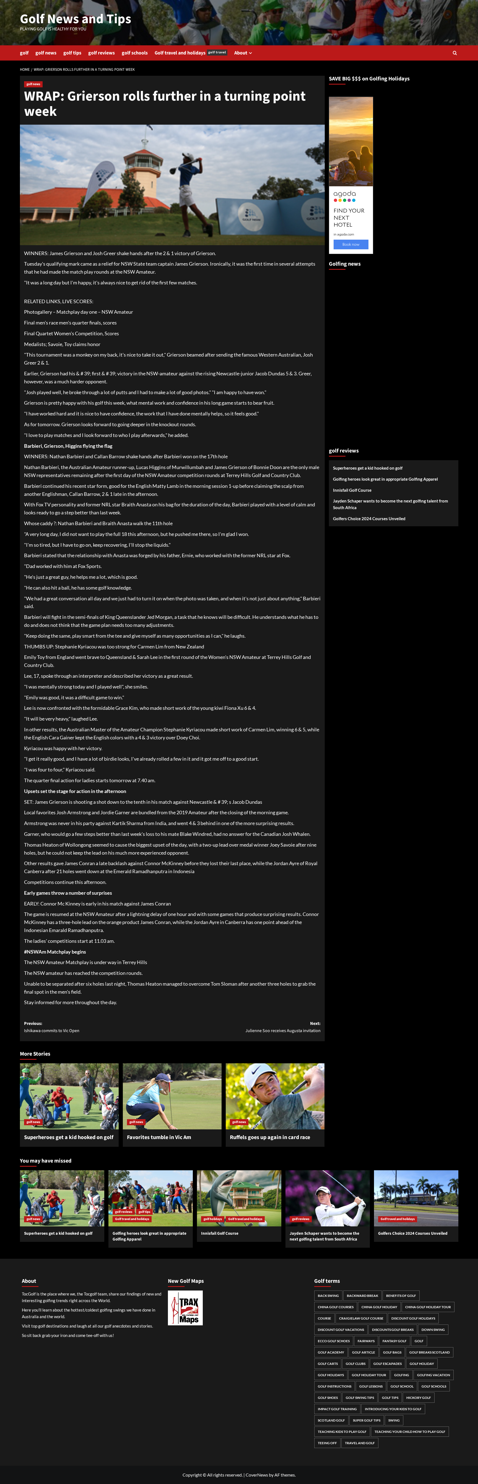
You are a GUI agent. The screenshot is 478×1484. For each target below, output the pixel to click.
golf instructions (334, 1386)
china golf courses (336, 1307)
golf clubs (355, 1364)
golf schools (135, 52)
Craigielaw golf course (361, 1318)
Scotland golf (331, 1420)
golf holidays (213, 1219)
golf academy (331, 1352)
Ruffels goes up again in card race (270, 1137)
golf (24, 52)
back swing (328, 1296)
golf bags (392, 1352)
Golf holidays (331, 1375)
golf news (45, 52)
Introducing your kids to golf (393, 1409)
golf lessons (371, 1386)
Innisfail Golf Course (352, 490)
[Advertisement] (351, 356)
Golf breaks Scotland (429, 1352)
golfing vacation (433, 1375)
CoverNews (257, 1474)
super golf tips (366, 1420)
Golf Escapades (387, 1364)
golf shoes (328, 1398)
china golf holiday (379, 1307)
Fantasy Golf (395, 1341)
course (324, 1318)
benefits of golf (401, 1296)
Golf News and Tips (75, 19)
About (240, 52)
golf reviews (101, 52)
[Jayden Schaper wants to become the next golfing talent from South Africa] (327, 1198)
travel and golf (360, 1443)
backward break (362, 1296)
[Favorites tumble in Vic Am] (172, 1096)
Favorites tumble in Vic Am (159, 1137)
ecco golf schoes (334, 1341)
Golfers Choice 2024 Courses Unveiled (369, 518)
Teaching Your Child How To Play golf (410, 1432)
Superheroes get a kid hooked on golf (68, 1137)
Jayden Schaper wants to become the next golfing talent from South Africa (390, 504)
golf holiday (422, 1364)
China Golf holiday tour (428, 1307)
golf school (402, 1386)
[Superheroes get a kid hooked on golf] (69, 1096)
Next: (283, 1027)
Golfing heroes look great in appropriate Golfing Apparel (385, 479)
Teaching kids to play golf (342, 1432)
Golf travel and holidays (190, 52)
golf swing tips (360, 1398)
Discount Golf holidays (413, 1318)
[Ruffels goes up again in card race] (275, 1096)
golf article (363, 1352)
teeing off (327, 1443)
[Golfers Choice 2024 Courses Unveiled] (416, 1198)
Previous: (51, 1027)
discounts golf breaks (393, 1330)
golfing (401, 1375)
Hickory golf (418, 1398)
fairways (366, 1341)
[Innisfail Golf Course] (239, 1198)
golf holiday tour (369, 1375)
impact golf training (337, 1409)
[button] (454, 53)
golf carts (328, 1364)
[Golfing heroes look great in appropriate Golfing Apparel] (150, 1198)
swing (394, 1420)
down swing (433, 1330)
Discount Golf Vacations (341, 1330)
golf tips (72, 52)
